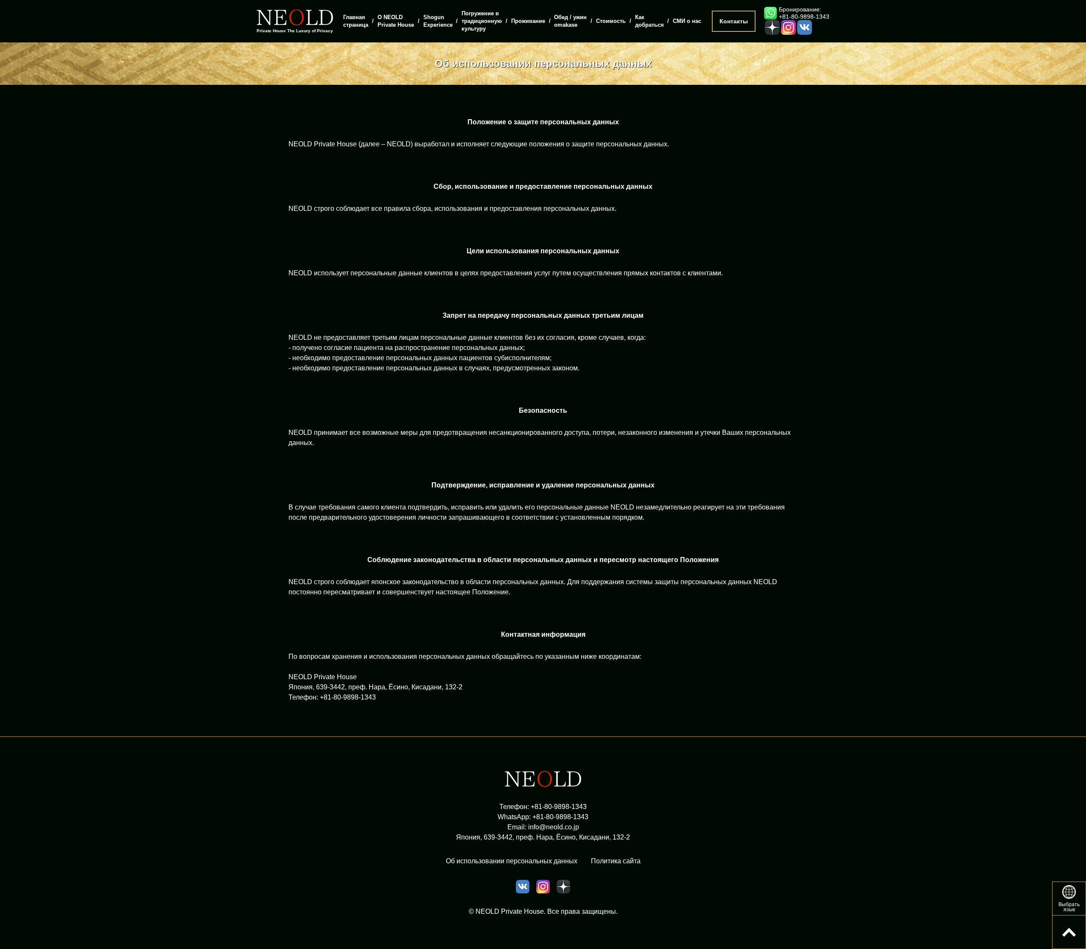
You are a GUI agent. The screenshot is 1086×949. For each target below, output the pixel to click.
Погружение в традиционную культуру (482, 21)
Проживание (528, 21)
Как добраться (649, 21)
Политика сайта (616, 861)
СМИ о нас (687, 21)
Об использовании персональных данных (511, 861)
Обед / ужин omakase (570, 21)
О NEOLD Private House (396, 21)
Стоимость (611, 21)
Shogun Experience (438, 21)
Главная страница (355, 21)
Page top (1069, 932)
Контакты (733, 21)
